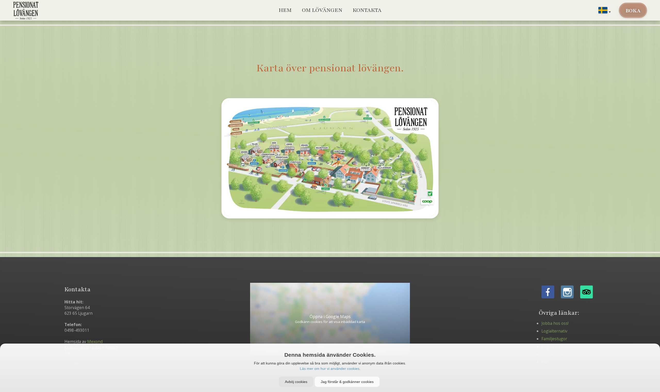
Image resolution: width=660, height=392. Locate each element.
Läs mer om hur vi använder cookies (329, 369)
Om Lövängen (322, 10)
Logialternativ (554, 331)
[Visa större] (330, 158)
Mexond (95, 341)
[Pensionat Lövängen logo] (26, 10)
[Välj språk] (604, 11)
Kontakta (367, 10)
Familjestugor (554, 339)
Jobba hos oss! (554, 323)
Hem (285, 10)
